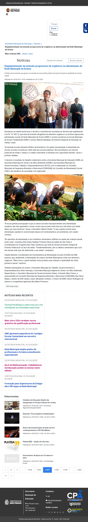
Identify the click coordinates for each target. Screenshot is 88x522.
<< (11, 470)
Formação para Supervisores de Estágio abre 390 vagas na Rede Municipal (24, 385)
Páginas (55, 33)
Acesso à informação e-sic (14, 3)
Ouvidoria (27, 3)
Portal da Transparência (38, 3)
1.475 (30, 470)
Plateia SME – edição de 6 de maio (36, 442)
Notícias (54, 35)
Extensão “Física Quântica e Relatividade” (38, 414)
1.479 (65, 470)
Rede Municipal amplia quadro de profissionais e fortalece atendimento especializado (22, 352)
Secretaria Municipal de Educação (18, 44)
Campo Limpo (27, 54)
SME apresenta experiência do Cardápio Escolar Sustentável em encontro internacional (24, 336)
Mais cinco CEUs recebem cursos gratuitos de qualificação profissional (22, 322)
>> (6, 476)
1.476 (38, 470)
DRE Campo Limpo (12, 286)
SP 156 (49, 3)
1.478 (56, 470)
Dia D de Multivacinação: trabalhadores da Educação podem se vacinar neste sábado (23, 368)
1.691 (79, 470)
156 (48, 496)
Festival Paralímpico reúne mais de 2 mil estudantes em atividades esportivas (24, 306)
